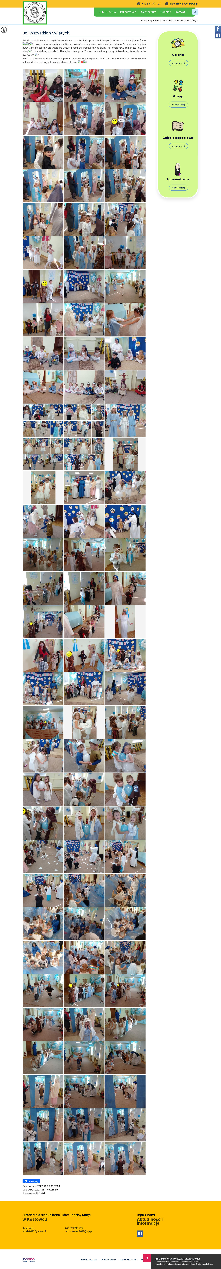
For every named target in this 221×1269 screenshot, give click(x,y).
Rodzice (166, 12)
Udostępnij (33, 1181)
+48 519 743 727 (151, 3)
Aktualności (166, 21)
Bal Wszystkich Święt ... (186, 21)
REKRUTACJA (107, 12)
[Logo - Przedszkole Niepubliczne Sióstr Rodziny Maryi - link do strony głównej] (35, 13)
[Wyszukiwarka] (191, 11)
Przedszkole (128, 12)
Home (156, 21)
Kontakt (180, 12)
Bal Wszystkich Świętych (46, 33)
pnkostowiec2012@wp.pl (184, 3)
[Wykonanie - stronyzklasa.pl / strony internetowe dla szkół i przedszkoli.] (29, 1260)
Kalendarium (148, 12)
